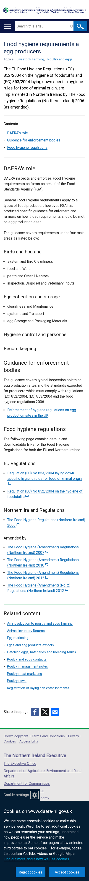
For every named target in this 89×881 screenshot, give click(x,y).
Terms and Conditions (48, 736)
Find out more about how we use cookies (36, 859)
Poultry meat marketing (24, 674)
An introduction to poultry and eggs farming (40, 623)
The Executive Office (20, 763)
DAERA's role (17, 133)
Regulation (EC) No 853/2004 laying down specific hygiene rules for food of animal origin (44, 478)
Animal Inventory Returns (26, 631)
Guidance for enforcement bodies (33, 140)
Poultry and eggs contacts (27, 659)
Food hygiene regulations (27, 147)
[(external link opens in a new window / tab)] (35, 712)
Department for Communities (27, 783)
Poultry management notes (27, 666)
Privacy (73, 736)
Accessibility (28, 741)
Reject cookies (30, 872)
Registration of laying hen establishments (38, 688)
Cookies (10, 741)
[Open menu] (7, 26)
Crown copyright (16, 736)
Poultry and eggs (60, 59)
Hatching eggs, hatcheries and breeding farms (41, 652)
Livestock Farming (30, 59)
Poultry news (16, 681)
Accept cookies (67, 872)
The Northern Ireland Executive (35, 755)
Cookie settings (16, 795)
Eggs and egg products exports (30, 645)
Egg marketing (17, 638)
